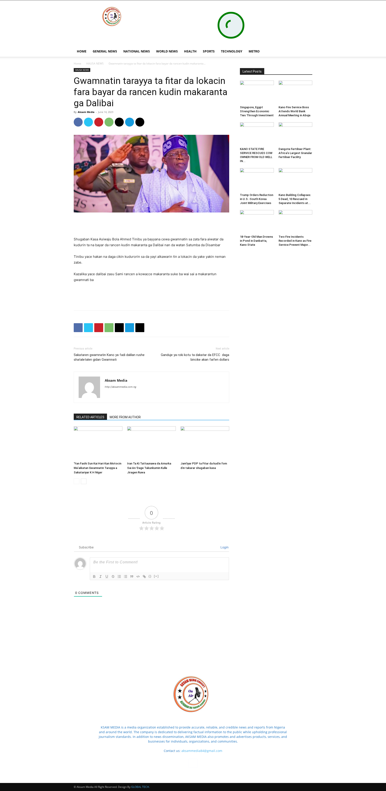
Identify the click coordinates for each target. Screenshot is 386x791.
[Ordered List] (119, 576)
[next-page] (83, 481)
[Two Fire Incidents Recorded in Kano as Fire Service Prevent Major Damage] (296, 221)
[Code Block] (138, 576)
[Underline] (107, 576)
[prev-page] (76, 481)
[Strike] (113, 576)
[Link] (144, 576)
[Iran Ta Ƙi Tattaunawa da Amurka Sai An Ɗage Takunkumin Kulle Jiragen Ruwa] (151, 443)
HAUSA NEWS (95, 63)
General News (105, 51)
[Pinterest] (98, 122)
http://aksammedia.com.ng (120, 386)
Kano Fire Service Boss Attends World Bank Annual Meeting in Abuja (294, 111)
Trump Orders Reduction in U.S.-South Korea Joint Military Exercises (256, 199)
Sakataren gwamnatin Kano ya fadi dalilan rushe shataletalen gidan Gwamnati (109, 357)
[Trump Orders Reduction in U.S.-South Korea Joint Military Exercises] (257, 179)
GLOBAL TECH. (140, 787)
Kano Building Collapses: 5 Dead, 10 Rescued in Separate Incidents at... (295, 199)
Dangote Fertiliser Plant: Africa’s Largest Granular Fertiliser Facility (295, 153)
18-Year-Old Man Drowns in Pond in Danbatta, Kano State (256, 240)
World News (167, 51)
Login (224, 547)
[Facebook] (297, 51)
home (81, 51)
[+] (156, 576)
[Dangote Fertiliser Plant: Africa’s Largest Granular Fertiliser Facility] (296, 134)
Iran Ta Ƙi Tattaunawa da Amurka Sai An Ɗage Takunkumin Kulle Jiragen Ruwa (149, 468)
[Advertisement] (151, 225)
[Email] (119, 122)
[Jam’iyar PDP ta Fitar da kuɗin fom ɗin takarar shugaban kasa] (204, 443)
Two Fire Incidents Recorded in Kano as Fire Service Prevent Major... (295, 240)
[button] (307, 52)
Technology (231, 51)
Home (77, 63)
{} (150, 576)
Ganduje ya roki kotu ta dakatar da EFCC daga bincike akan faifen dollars (195, 357)
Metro (254, 51)
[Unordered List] (125, 576)
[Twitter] (88, 122)
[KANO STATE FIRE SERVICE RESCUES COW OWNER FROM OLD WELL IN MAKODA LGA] (257, 134)
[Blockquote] (132, 576)
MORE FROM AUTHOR (125, 417)
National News (136, 51)
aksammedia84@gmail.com (201, 751)
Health (190, 51)
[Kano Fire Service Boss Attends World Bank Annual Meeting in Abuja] (296, 92)
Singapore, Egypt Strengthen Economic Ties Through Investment (257, 111)
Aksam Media (86, 112)
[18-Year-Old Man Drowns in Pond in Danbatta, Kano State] (257, 221)
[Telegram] (129, 122)
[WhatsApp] (109, 122)
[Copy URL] (139, 122)
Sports (209, 51)
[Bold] (94, 576)
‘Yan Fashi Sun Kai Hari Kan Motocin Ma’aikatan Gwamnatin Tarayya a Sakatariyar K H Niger (97, 468)
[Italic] (100, 576)
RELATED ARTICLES (90, 417)
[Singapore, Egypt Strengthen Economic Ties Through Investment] (257, 92)
